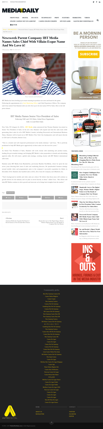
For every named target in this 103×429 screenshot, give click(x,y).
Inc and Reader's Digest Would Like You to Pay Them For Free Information (89, 231)
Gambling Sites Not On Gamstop (51, 306)
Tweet (9, 197)
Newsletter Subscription (18, 2)
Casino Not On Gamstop (51, 344)
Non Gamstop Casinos (51, 301)
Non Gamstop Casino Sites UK (51, 314)
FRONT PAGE (14, 17)
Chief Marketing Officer (30, 103)
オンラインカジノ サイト (51, 324)
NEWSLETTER (40, 414)
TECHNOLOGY (46, 17)
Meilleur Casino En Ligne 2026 (51, 387)
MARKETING (77, 17)
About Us (5, 2)
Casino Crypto (52, 299)
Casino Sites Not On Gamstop (51, 334)
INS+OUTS (34, 17)
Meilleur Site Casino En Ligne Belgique (51, 362)
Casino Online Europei (48, 21)
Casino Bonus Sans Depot (51, 374)
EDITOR (71, 416)
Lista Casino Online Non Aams (51, 352)
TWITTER (72, 411)
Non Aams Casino (51, 357)
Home (4, 29)
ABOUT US (39, 411)
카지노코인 (51, 377)
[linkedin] (99, 2)
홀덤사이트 (13, 25)
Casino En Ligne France (51, 402)
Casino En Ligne (51, 339)
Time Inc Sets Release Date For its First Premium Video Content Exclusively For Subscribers (90, 204)
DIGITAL (25, 17)
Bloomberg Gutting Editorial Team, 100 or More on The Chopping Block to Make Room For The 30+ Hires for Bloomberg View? (85, 160)
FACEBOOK (72, 414)
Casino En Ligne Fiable (51, 382)
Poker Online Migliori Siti (51, 367)
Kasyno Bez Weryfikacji (83, 21)
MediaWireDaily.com (16, 426)
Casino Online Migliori (51, 296)
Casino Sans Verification (51, 369)
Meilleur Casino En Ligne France (51, 379)
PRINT (57, 17)
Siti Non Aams (65, 21)
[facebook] (96, 2)
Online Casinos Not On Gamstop (23, 21)
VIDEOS (87, 17)
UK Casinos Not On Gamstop (51, 311)
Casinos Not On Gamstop (51, 304)
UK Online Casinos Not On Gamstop (51, 321)
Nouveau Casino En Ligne (51, 372)
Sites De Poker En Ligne (51, 400)
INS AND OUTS (12, 29)
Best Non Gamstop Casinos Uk (51, 294)
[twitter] (93, 2)
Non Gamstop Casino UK (51, 336)
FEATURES (65, 17)
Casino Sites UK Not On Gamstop (51, 331)
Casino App (51, 364)
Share (22, 197)
